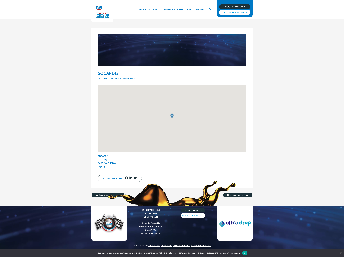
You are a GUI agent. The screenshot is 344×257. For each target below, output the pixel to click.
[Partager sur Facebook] (126, 178)
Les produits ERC (148, 9)
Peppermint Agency (154, 245)
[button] (210, 9)
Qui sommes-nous (151, 210)
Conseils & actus (173, 9)
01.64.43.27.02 (151, 230)
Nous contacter (235, 6)
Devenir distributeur (234, 12)
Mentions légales (166, 245)
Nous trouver (195, 9)
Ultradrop (151, 213)
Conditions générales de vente (201, 245)
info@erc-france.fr (151, 233)
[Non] (340, 253)
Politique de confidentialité (181, 245)
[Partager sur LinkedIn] (131, 178)
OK (245, 253)
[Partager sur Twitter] (135, 178)
